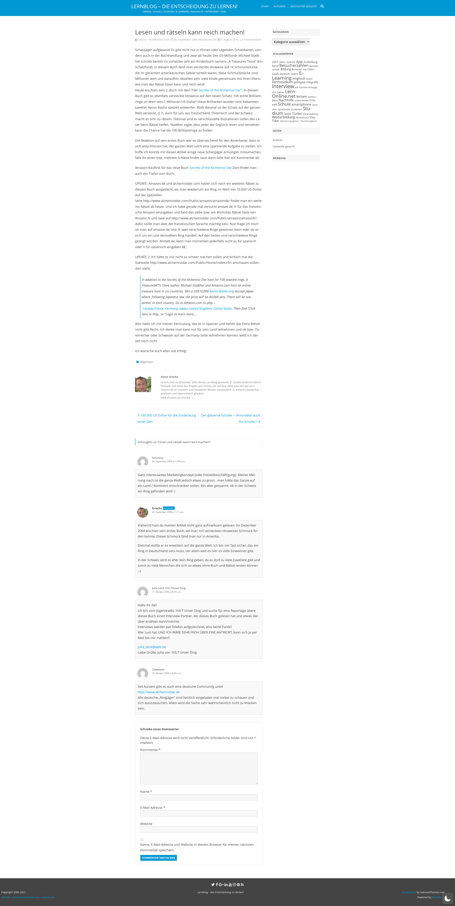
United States (222, 308)
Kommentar (150, 750)
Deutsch (285, 74)
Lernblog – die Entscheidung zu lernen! (184, 6)
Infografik (312, 82)
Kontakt (5, 897)
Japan (184, 308)
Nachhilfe (286, 100)
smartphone (301, 104)
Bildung (285, 69)
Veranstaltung (310, 114)
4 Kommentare (252, 39)
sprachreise (284, 109)
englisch (299, 78)
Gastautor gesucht (303, 6)
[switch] (447, 898)
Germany (171, 308)
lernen (301, 96)
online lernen (302, 100)
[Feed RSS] (242, 884)
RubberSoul (409, 892)
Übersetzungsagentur (289, 121)
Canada (148, 308)
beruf (275, 66)
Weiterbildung (283, 117)
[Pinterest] (238, 884)
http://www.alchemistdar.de (159, 692)
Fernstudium (282, 81)
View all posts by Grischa (177, 397)
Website (146, 824)
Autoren (279, 6)
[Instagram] (234, 884)
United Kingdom (200, 308)
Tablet (287, 114)
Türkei (297, 113)
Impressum (48, 897)
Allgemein (146, 362)
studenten (296, 109)
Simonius (157, 457)
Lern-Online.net (284, 93)
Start (265, 6)
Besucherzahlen (294, 65)
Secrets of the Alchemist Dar (210, 167)
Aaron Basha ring (222, 291)
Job (296, 87)
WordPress (438, 897)
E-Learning (287, 75)
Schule (284, 104)
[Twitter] (213, 884)
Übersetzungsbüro (308, 121)
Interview (283, 86)
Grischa (142, 39)
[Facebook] (217, 884)
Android (291, 62)
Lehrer (280, 92)
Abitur (282, 62)
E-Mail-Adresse (152, 807)
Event (309, 78)
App (299, 61)
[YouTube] (230, 884)
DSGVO (294, 74)
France (159, 308)
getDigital (299, 82)
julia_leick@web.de (152, 647)
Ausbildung (310, 62)
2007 (275, 62)
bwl (305, 69)
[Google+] (221, 884)
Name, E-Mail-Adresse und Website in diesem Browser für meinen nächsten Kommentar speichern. (197, 847)
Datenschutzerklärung (26, 897)
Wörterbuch (302, 117)
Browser (297, 69)
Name (146, 791)
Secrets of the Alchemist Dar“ (220, 90)
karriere (303, 87)
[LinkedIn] (226, 884)
